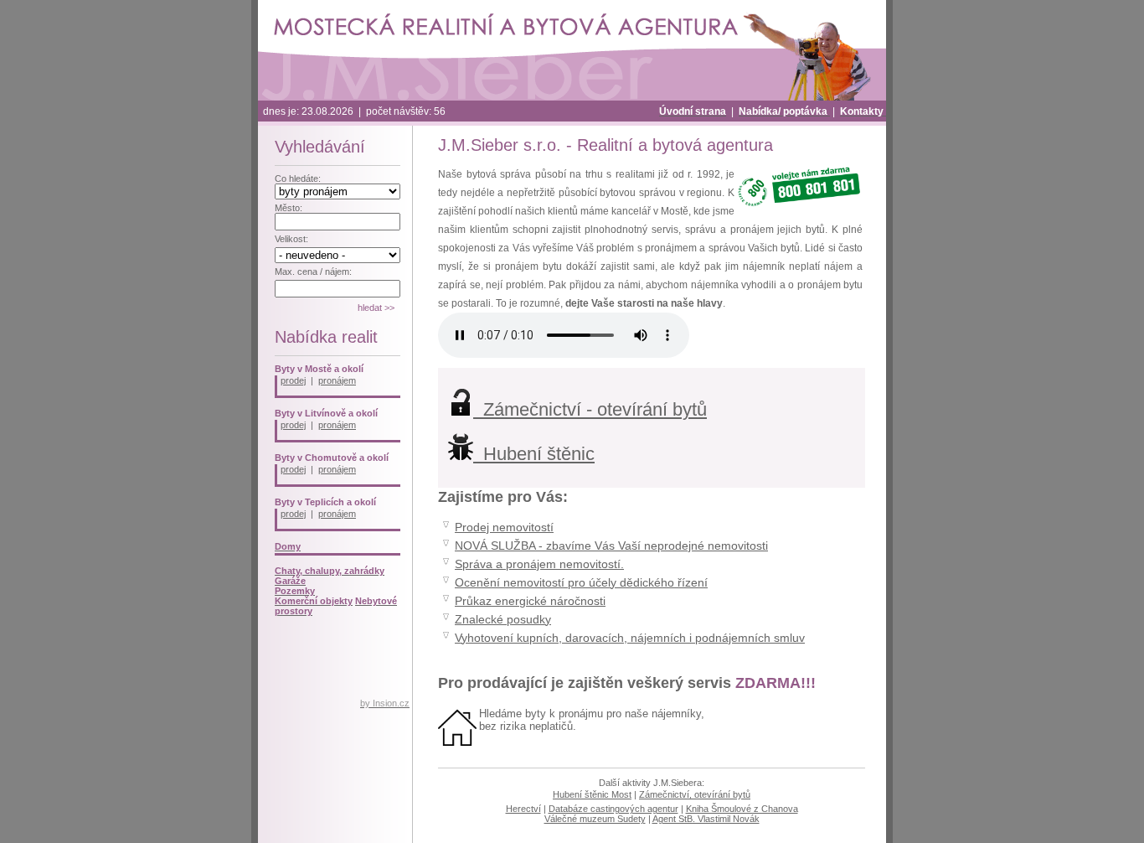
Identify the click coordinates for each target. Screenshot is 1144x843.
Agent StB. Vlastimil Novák (706, 819)
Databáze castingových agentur (613, 809)
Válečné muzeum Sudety (595, 819)
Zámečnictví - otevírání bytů (590, 409)
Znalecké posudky (503, 619)
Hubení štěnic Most (592, 794)
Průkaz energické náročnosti (530, 601)
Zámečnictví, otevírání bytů (694, 794)
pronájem (337, 380)
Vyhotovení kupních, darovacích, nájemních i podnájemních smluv (630, 638)
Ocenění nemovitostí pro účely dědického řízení (581, 583)
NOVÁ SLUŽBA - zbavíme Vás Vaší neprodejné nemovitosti (611, 546)
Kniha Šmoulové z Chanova (742, 809)
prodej (293, 380)
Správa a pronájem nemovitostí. (539, 564)
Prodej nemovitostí (504, 527)
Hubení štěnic (534, 453)
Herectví (523, 809)
